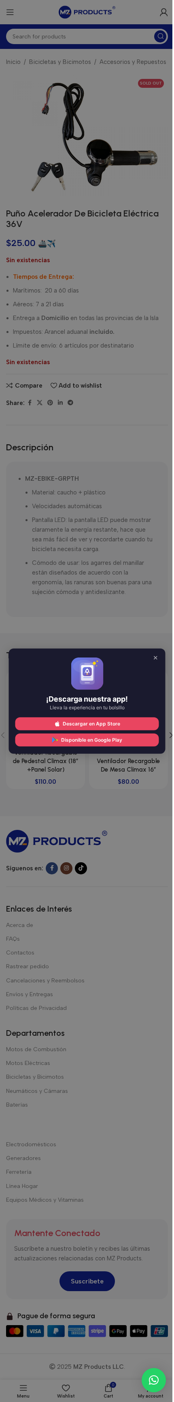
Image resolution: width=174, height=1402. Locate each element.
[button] (154, 1380)
